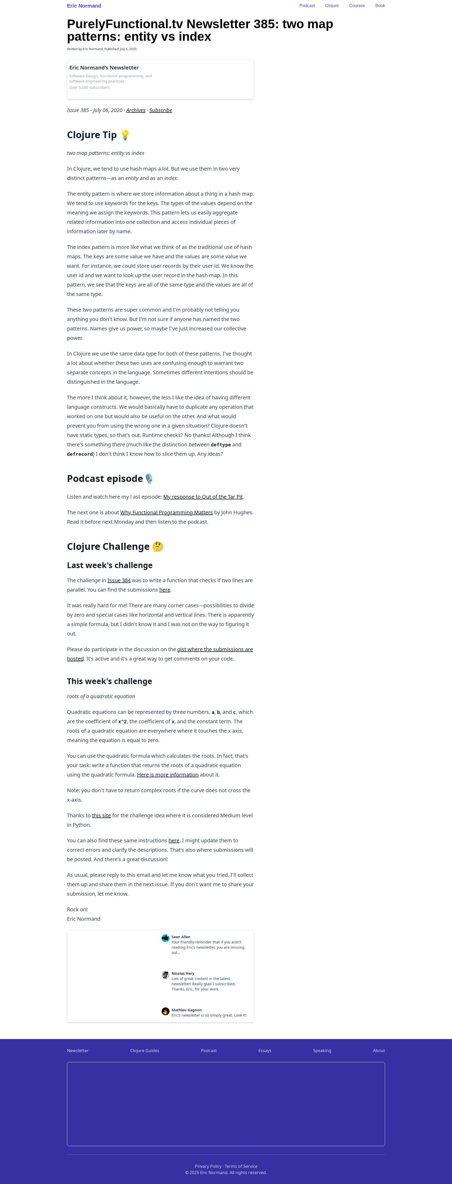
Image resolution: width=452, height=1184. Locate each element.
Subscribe (160, 110)
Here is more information (168, 774)
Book (380, 5)
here (164, 589)
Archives (135, 110)
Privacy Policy (208, 1166)
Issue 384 (119, 580)
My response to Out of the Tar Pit (203, 496)
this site (101, 815)
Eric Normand (84, 6)
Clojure (332, 5)
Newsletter (78, 1050)
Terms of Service (241, 1166)
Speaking (322, 1050)
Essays (265, 1050)
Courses (357, 5)
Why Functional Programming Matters (166, 512)
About (379, 1050)
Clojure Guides (144, 1050)
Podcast (307, 5)
